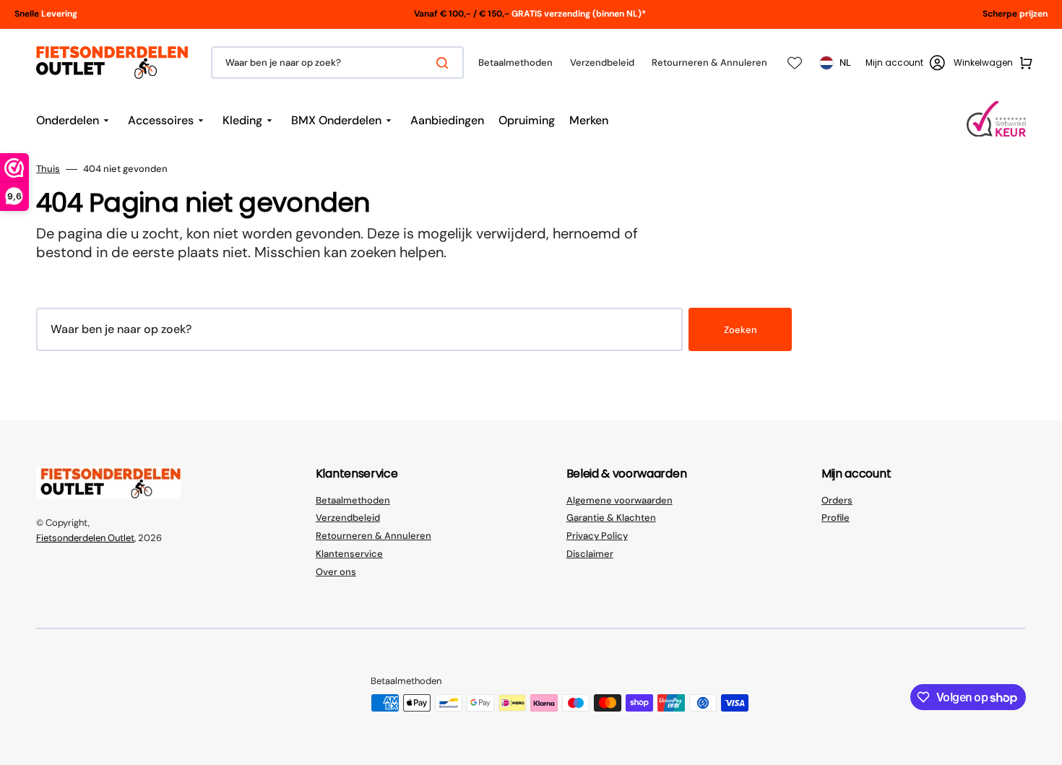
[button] (905, 63)
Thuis (48, 169)
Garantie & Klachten (611, 517)
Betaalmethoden (353, 500)
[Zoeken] (445, 63)
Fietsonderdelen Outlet (85, 538)
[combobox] (337, 62)
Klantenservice (349, 554)
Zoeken (740, 330)
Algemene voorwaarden (619, 500)
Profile (835, 517)
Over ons (336, 572)
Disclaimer (589, 554)
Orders (836, 500)
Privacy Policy (597, 536)
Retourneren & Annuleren (373, 536)
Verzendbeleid (348, 517)
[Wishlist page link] (794, 63)
